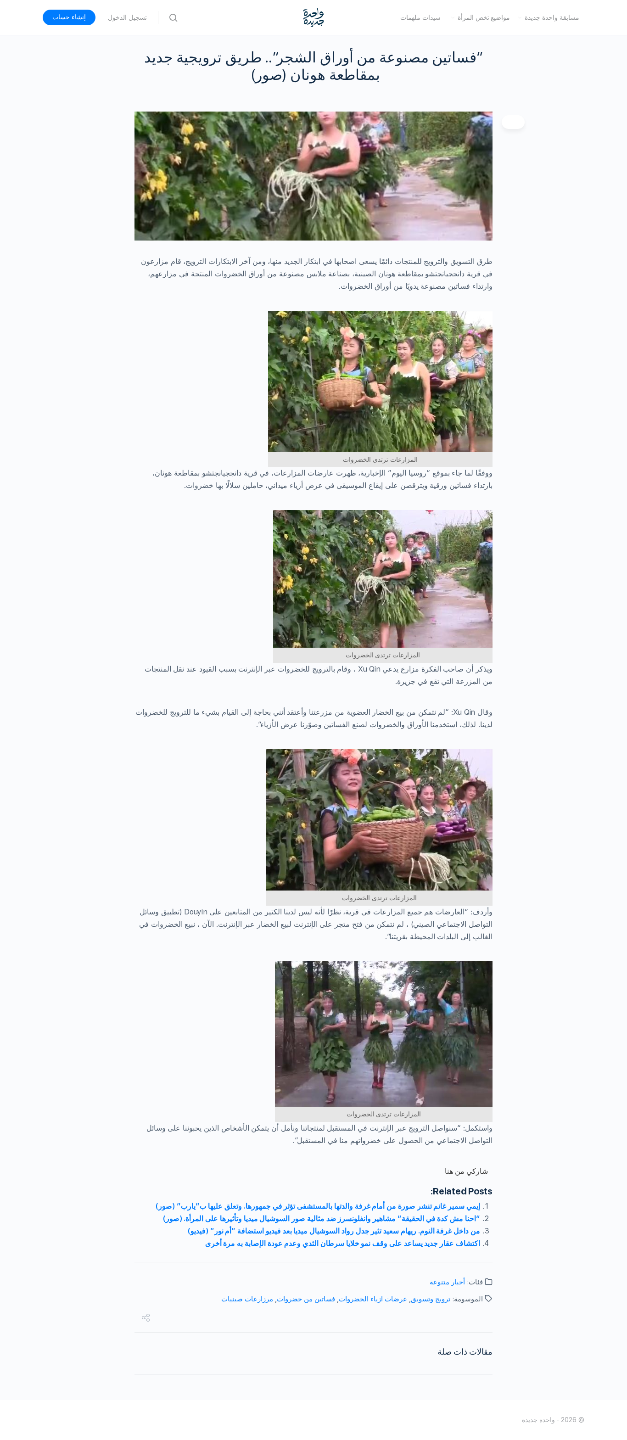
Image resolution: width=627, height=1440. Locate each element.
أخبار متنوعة (447, 1282)
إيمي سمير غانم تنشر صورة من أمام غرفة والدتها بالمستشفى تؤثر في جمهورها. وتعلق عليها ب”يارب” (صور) (318, 1206)
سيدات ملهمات (420, 17)
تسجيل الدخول (127, 17)
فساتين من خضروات (306, 1299)
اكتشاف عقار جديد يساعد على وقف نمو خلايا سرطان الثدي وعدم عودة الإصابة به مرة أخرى (342, 1243)
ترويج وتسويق (430, 1299)
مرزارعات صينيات (247, 1299)
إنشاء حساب (69, 17)
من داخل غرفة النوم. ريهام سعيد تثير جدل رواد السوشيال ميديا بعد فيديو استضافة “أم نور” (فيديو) (334, 1231)
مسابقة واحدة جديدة (552, 17)
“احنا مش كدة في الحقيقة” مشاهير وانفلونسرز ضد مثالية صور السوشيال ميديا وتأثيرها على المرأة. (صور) (321, 1218)
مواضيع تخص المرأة (484, 17)
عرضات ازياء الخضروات (373, 1299)
